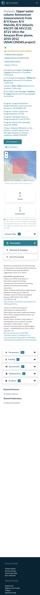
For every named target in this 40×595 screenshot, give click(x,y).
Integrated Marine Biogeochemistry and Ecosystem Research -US (18, 105)
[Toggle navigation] (37, 3)
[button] (6, 153)
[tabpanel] (20, 304)
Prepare (8, 590)
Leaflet (11, 180)
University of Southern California (19, 87)
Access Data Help (11, 573)
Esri (22, 180)
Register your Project (12, 588)
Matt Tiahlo (17, 86)
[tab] (20, 243)
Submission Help (10, 593)
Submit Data (9, 586)
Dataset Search (10, 569)
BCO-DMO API (10, 575)
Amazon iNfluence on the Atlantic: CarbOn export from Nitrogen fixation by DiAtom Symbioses (18, 131)
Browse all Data (10, 571)
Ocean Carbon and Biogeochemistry (16, 112)
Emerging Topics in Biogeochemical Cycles (16, 118)
